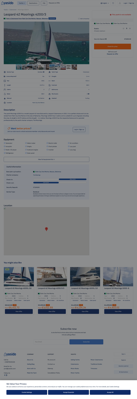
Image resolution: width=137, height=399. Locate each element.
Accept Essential (68, 392)
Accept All (110, 392)
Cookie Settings (27, 392)
